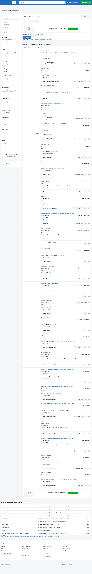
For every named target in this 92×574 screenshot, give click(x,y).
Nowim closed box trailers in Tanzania (24, 536)
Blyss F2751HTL (45, 352)
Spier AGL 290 (45, 68)
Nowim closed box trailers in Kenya (8, 536)
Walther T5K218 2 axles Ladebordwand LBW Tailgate (54, 123)
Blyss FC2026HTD (46, 455)
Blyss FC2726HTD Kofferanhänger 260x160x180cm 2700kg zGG (57, 438)
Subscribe (27, 37)
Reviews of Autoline (26, 553)
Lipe (42, 161)
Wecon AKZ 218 (45, 144)
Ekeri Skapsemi (45, 48)
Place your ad (73, 28)
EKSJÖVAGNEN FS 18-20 (47, 85)
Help (2, 548)
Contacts (3, 550)
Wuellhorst (44, 196)
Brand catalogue (25, 555)
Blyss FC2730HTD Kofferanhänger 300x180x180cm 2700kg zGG (57, 403)
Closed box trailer (45, 317)
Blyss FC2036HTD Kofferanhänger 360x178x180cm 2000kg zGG (57, 369)
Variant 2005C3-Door (46, 248)
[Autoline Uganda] (5, 2)
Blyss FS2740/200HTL (47, 335)
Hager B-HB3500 (45, 228)
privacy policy (40, 39)
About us (3, 546)
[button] (85, 63)
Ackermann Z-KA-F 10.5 (47, 179)
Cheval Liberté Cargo (46, 300)
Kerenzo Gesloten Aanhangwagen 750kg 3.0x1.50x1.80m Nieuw (57, 213)
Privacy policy (25, 548)
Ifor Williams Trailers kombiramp (49, 283)
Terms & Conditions (26, 546)
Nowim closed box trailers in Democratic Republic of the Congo (45, 536)
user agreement (48, 39)
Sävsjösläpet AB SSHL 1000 (48, 266)
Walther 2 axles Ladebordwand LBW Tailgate (52, 103)
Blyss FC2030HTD (46, 421)
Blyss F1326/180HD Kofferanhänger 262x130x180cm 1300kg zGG (57, 386)
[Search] (20, 2)
